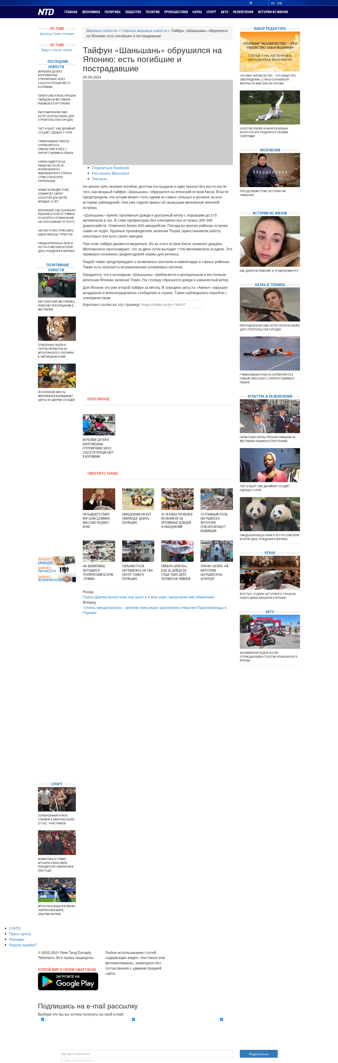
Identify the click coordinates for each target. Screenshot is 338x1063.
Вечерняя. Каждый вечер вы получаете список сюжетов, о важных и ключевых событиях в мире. (80, 1025)
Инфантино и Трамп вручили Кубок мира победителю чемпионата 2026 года (55, 864)
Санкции (68, 33)
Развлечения (243, 12)
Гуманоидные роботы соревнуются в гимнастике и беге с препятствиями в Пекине (55, 147)
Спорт (211, 12)
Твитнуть (99, 178)
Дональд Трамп (51, 33)
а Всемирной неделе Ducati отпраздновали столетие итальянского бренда (269, 656)
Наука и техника (270, 285)
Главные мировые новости (144, 30)
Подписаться (259, 1053)
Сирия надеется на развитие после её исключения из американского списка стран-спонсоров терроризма (55, 171)
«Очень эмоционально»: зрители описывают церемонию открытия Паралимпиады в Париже (155, 610)
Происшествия (176, 12)
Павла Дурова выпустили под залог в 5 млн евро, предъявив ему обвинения (148, 597)
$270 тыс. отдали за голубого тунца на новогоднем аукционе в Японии (267, 596)
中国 (279, 3)
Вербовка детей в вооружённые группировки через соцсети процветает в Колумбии (98, 448)
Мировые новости (101, 30)
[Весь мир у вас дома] (39, 743)
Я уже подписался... (77, 1060)
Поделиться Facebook (110, 167)
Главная (70, 12)
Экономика (91, 12)
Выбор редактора (270, 28)
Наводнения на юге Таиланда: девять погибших (136, 518)
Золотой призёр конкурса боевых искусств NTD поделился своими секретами (264, 132)
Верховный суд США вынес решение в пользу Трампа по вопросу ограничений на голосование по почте (57, 216)
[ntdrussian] (39, 764)
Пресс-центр (20, 933)
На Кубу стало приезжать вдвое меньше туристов (56, 232)
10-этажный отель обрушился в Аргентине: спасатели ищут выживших (214, 523)
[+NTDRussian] (39, 757)
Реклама (16, 939)
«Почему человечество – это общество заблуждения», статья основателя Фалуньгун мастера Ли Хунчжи (268, 79)
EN (273, 3)
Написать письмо (120, 978)
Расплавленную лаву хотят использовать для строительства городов (56, 116)
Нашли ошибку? (23, 944)
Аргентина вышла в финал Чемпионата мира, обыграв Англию (56, 910)
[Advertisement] (128, 349)
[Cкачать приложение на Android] (68, 987)
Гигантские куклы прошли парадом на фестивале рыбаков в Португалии (57, 99)
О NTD (15, 928)
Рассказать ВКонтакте (110, 173)
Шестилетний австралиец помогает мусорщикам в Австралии (56, 305)
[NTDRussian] (39, 737)
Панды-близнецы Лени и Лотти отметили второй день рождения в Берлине (56, 247)
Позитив (153, 12)
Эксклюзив (270, 150)
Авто (224, 12)
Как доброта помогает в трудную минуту (269, 270)
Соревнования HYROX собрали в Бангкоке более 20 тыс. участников (56, 819)
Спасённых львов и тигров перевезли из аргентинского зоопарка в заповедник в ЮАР (56, 350)
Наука (197, 12)
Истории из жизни (273, 12)
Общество (133, 12)
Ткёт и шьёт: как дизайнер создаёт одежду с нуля (56, 130)
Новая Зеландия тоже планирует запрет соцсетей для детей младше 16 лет (53, 195)
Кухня (270, 553)
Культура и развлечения (270, 396)
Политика (112, 12)
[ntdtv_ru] (39, 771)
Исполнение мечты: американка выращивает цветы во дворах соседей (56, 396)
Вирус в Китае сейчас (57, 50)
